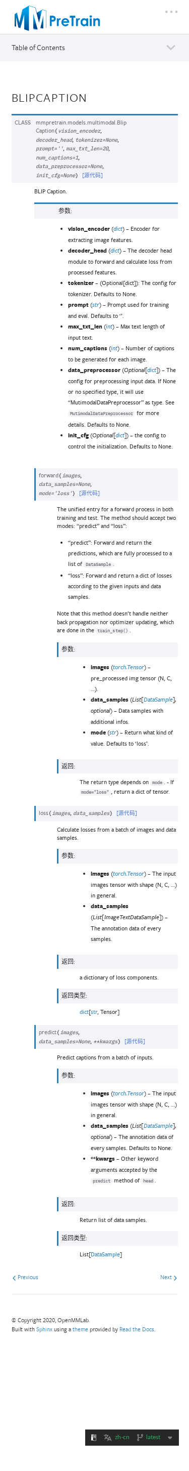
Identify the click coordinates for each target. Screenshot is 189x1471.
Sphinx (44, 1329)
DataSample (105, 1254)
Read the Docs (136, 1329)
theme (80, 1329)
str (94, 1011)
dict (84, 1011)
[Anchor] (94, 96)
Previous (27, 1277)
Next (166, 1277)
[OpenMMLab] (58, 18)
